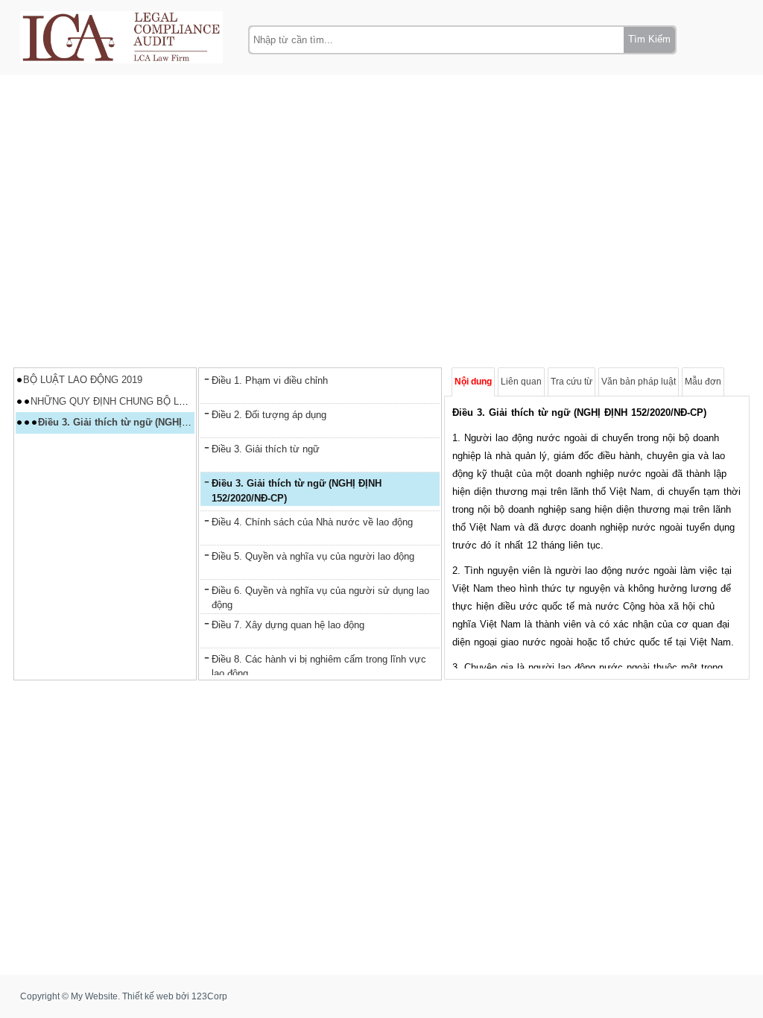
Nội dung (473, 381)
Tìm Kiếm (649, 39)
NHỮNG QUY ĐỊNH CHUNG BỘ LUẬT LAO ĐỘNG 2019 (153, 401)
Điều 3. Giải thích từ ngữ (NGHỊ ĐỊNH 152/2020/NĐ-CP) (162, 422)
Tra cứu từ (571, 381)
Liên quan (521, 381)
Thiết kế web (148, 996)
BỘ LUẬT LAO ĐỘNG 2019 (82, 379)
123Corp (209, 996)
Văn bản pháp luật (638, 381)
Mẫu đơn (703, 381)
